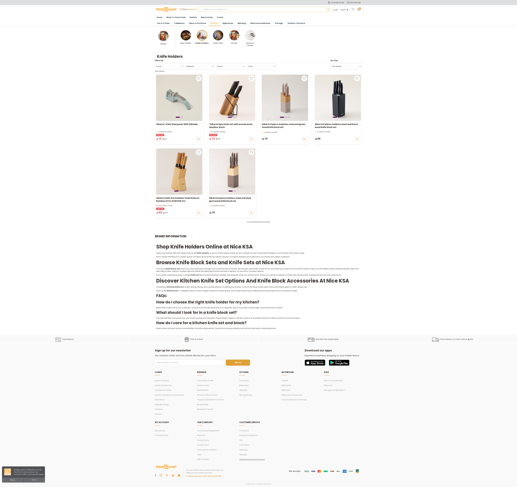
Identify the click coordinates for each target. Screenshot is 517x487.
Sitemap (243, 454)
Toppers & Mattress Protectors (210, 399)
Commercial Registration (208, 430)
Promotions (244, 445)
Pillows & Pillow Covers (207, 395)
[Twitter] (167, 475)
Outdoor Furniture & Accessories (169, 395)
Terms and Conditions (207, 449)
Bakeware (244, 385)
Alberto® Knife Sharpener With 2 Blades (177, 124)
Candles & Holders (163, 390)
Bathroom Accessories (292, 395)
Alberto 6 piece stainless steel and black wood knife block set (336, 126)
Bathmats (286, 390)
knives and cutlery (272, 256)
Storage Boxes (245, 395)
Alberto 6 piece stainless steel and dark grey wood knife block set (230, 200)
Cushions (159, 409)
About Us (201, 435)
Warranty (243, 449)
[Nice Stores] (166, 9)
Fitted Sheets (203, 390)
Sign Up (238, 363)
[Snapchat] (179, 475)
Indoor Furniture (162, 380)
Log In (343, 10)
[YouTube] (173, 475)
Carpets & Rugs (162, 404)
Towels (285, 380)
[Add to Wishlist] (199, 78)
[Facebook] (155, 475)
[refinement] (360, 66)
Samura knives (220, 271)
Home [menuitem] (160, 17)
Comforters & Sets (205, 380)
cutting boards (259, 290)
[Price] (274, 66)
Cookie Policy (203, 445)
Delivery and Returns (248, 435)
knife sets (292, 275)
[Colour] (182, 66)
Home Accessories (163, 385)
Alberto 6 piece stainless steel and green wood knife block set (283, 126)
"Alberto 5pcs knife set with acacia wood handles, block (230, 126)
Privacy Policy (203, 440)
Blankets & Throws (205, 409)
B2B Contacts (203, 459)
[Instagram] (161, 475)
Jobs (199, 454)
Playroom (328, 385)
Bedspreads (202, 404)
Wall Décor (160, 399)
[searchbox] (264, 9)
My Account (160, 430)
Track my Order (161, 435)
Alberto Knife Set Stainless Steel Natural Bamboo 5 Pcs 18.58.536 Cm (177, 200)
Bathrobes (286, 385)
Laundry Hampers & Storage (294, 399)
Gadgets (243, 390)
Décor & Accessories (333, 380)
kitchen (288, 290)
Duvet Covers (203, 385)
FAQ (241, 440)
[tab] (177, 117)
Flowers (158, 414)
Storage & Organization (334, 390)
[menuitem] (176, 17)
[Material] (212, 66)
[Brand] (243, 66)
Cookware (244, 380)
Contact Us (244, 430)
